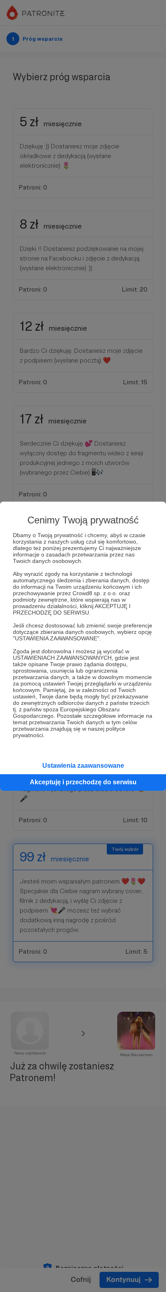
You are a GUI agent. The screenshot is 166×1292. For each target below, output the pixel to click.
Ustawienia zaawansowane (83, 765)
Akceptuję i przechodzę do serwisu (83, 782)
